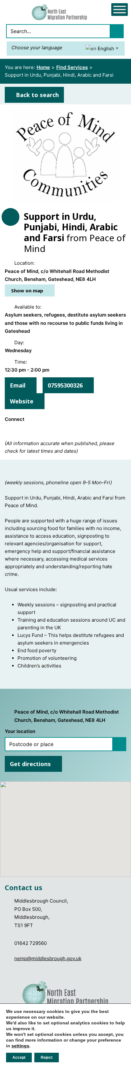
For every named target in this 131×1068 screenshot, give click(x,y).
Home (43, 67)
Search (117, 31)
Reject (46, 1057)
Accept (18, 1057)
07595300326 (66, 385)
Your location (20, 731)
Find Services (72, 67)
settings (20, 1045)
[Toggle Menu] (119, 9)
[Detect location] (119, 744)
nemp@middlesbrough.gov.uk (47, 958)
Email (18, 385)
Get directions (31, 764)
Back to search (36, 95)
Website (22, 401)
